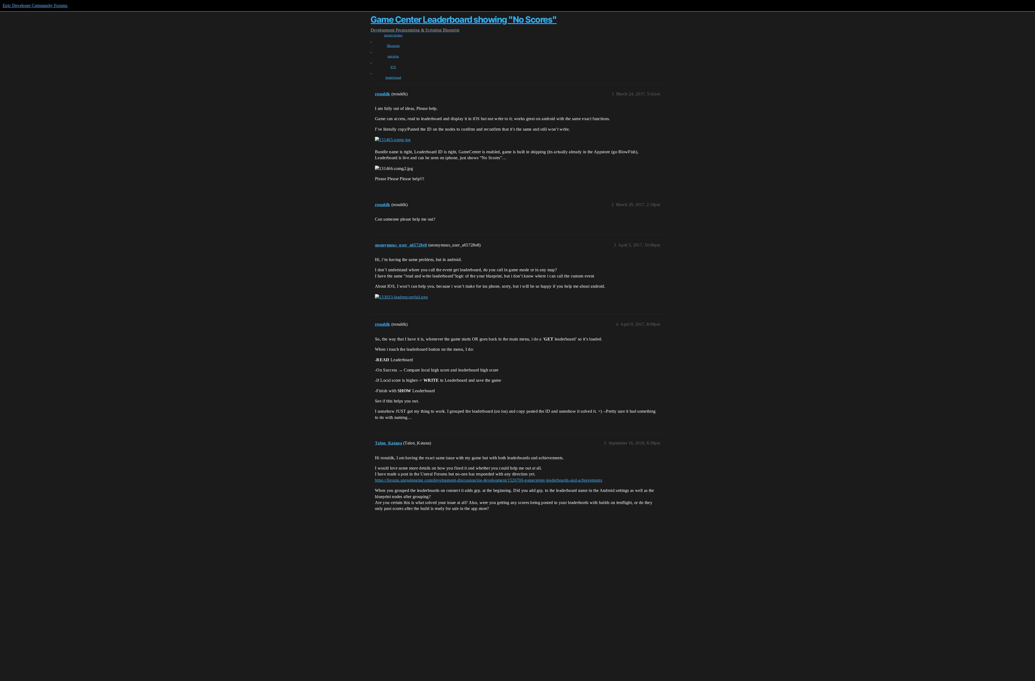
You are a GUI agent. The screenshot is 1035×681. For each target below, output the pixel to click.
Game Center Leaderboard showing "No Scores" (464, 19)
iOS (393, 67)
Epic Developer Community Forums (35, 5)
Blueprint (393, 46)
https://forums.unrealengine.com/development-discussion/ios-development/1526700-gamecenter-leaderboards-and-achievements (488, 480)
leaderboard (393, 77)
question (393, 56)
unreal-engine (393, 35)
